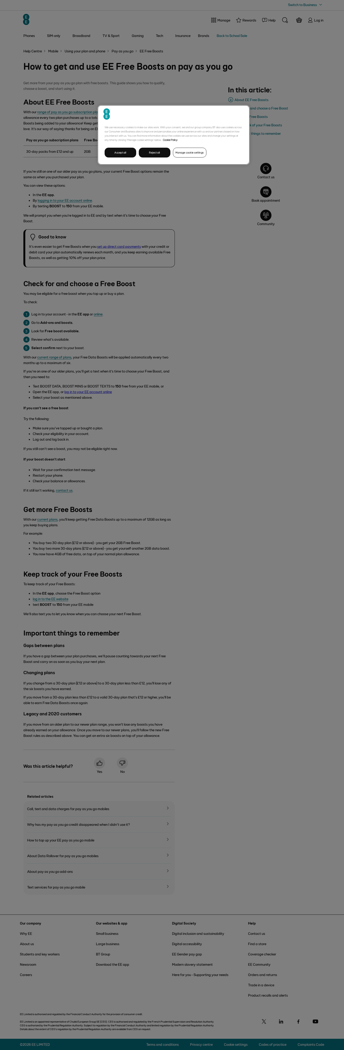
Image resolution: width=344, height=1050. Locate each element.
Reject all (154, 152)
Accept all (120, 152)
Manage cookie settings (190, 152)
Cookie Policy (170, 139)
